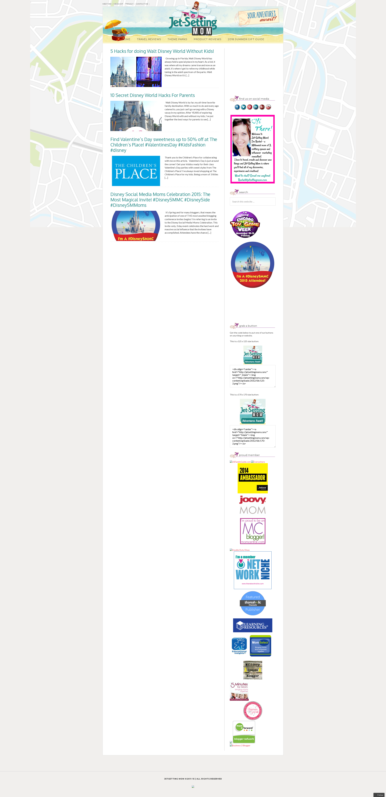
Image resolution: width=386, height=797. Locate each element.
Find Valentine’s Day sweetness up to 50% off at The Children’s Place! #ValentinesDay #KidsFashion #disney (163, 144)
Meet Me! (107, 4)
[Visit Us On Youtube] (268, 109)
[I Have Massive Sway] (231, 742)
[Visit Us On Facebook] (237, 109)
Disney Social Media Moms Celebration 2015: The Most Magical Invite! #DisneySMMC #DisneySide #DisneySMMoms (160, 199)
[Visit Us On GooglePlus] (262, 109)
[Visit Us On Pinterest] (250, 109)
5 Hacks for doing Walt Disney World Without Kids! (162, 51)
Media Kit (118, 4)
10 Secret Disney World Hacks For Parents (152, 95)
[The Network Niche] (253, 588)
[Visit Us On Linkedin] (256, 109)
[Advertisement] (255, 69)
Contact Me (142, 4)
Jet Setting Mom (193, 18)
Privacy (129, 4)
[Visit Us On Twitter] (243, 109)
